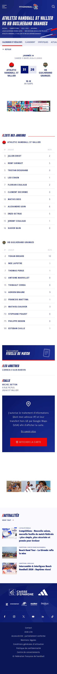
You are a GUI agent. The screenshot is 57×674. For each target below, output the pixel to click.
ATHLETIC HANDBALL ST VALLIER (11, 73)
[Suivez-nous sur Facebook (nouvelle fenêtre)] (5, 616)
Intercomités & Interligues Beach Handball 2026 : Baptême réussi (35, 568)
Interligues (30, 563)
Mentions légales (28, 640)
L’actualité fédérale (25, 528)
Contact (28, 628)
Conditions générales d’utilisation (28, 644)
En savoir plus (28, 431)
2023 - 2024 (24, 28)
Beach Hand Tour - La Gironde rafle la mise (36, 552)
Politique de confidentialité (28, 648)
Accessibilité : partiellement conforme (28, 636)
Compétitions (14, 28)
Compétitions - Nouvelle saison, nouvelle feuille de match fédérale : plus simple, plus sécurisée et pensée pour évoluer (36, 536)
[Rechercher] (53, 6)
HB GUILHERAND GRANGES (45, 73)
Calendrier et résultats (12, 42)
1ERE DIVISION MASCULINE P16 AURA (36, 31)
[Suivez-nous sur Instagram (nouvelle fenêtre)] (14, 616)
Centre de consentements (28, 652)
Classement (30, 42)
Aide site (29, 632)
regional (34, 28)
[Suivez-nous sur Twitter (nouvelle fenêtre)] (24, 616)
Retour (8, 49)
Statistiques (43, 42)
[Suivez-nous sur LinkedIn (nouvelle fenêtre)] (43, 616)
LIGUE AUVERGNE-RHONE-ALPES (12, 31)
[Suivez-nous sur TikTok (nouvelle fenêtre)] (52, 616)
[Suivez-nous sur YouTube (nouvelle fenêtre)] (33, 616)
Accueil (4, 28)
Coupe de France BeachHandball (36, 547)
